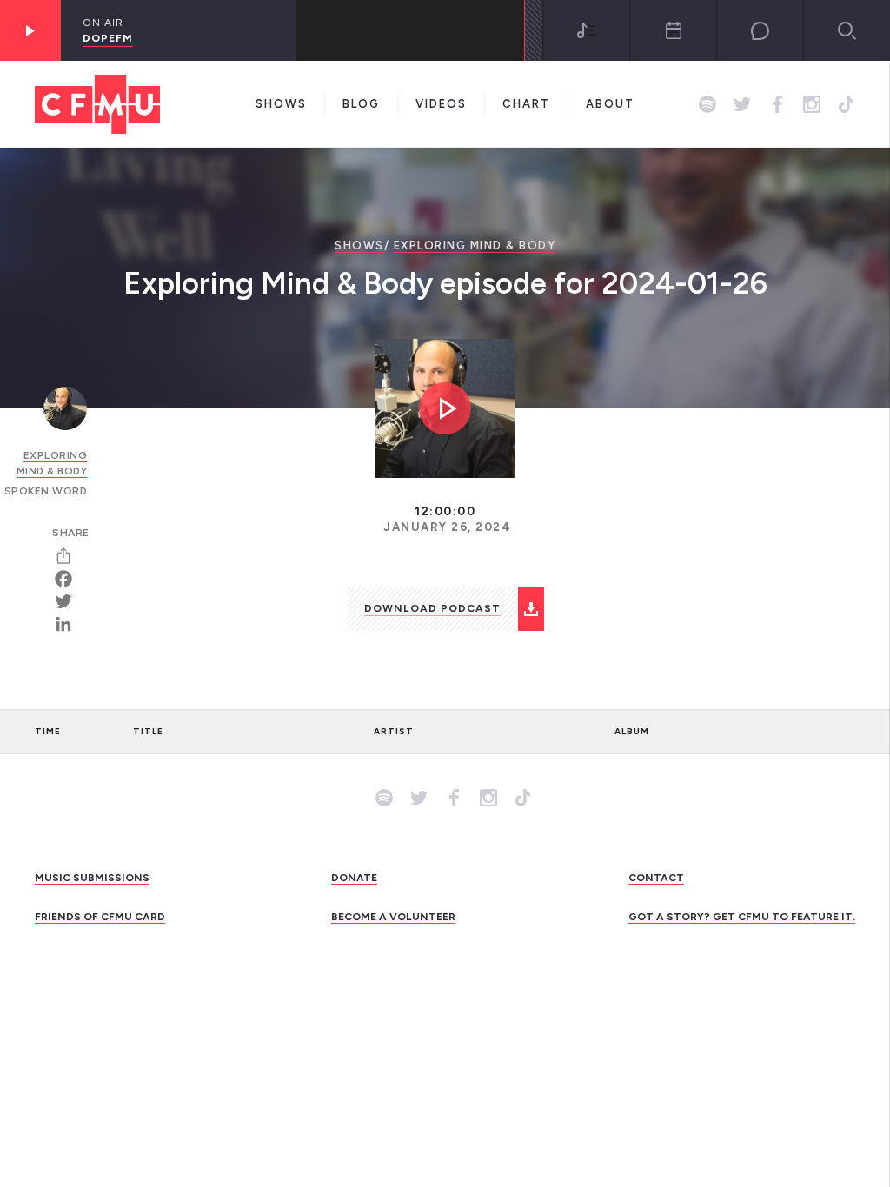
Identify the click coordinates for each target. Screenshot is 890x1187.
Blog (361, 103)
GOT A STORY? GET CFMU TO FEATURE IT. (741, 917)
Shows (281, 103)
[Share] (69, 556)
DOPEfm (108, 38)
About (610, 103)
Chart (526, 103)
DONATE (354, 878)
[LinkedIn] (69, 624)
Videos (441, 103)
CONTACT (656, 878)
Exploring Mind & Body (475, 245)
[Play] (30, 30)
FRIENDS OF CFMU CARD (100, 917)
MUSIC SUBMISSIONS (92, 878)
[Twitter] (69, 601)
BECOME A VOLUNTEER (393, 917)
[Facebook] (69, 578)
